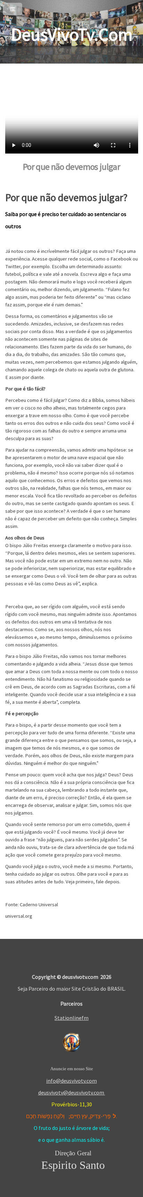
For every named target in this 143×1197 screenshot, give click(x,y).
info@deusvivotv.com (71, 1080)
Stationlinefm (71, 1017)
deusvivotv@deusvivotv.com (71, 1092)
